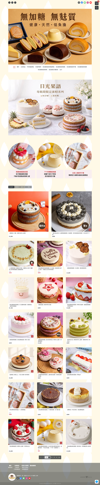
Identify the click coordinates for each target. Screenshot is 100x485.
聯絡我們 (10, 467)
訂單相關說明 (17, 469)
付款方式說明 (24, 465)
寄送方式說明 (25, 467)
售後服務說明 (25, 469)
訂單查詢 (17, 467)
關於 (10, 465)
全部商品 (17, 465)
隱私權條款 (33, 465)
